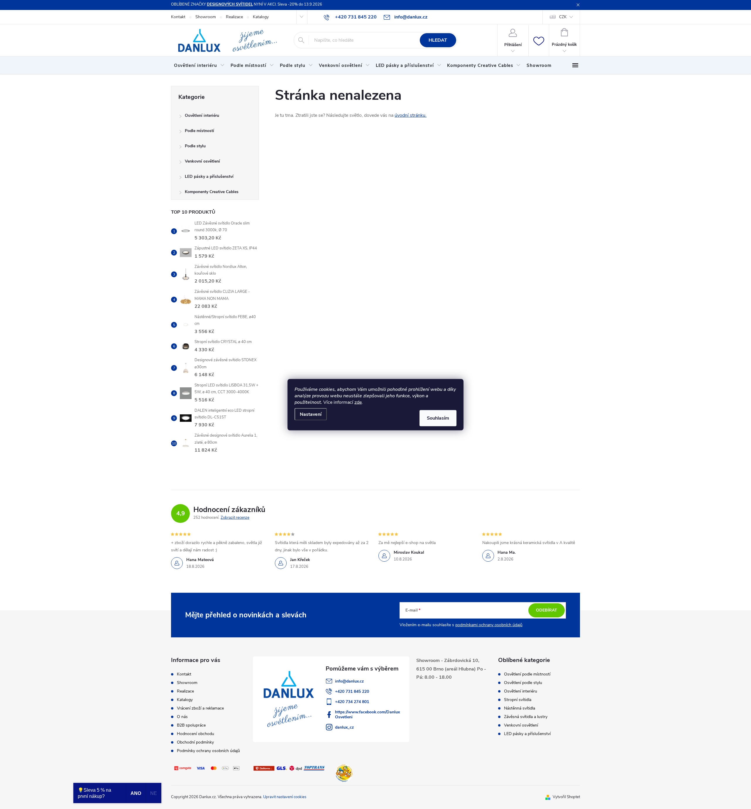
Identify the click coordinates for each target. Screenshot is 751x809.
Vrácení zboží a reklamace (200, 708)
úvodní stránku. (411, 115)
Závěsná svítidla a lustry (525, 717)
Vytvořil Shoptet (566, 797)
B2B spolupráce (191, 725)
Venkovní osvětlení (202, 161)
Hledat (438, 40)
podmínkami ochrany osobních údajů (488, 625)
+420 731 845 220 (352, 691)
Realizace (234, 17)
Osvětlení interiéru (202, 115)
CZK (562, 17)
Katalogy (261, 17)
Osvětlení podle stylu (523, 682)
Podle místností (199, 131)
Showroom (205, 17)
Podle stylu (195, 146)
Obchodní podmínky (195, 742)
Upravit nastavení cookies (284, 797)
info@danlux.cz (349, 681)
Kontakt (178, 17)
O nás (182, 717)
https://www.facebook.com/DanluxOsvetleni (367, 714)
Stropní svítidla (517, 699)
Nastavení (311, 414)
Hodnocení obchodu (195, 734)
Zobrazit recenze (235, 517)
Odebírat (546, 610)
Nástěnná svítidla (519, 708)
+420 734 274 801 (352, 702)
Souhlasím (438, 418)
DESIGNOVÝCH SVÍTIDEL (230, 4)
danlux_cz (344, 727)
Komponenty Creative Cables (212, 192)
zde (358, 402)
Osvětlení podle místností (527, 674)
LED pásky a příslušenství (209, 176)
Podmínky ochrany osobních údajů (208, 751)
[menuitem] (199, 65)
